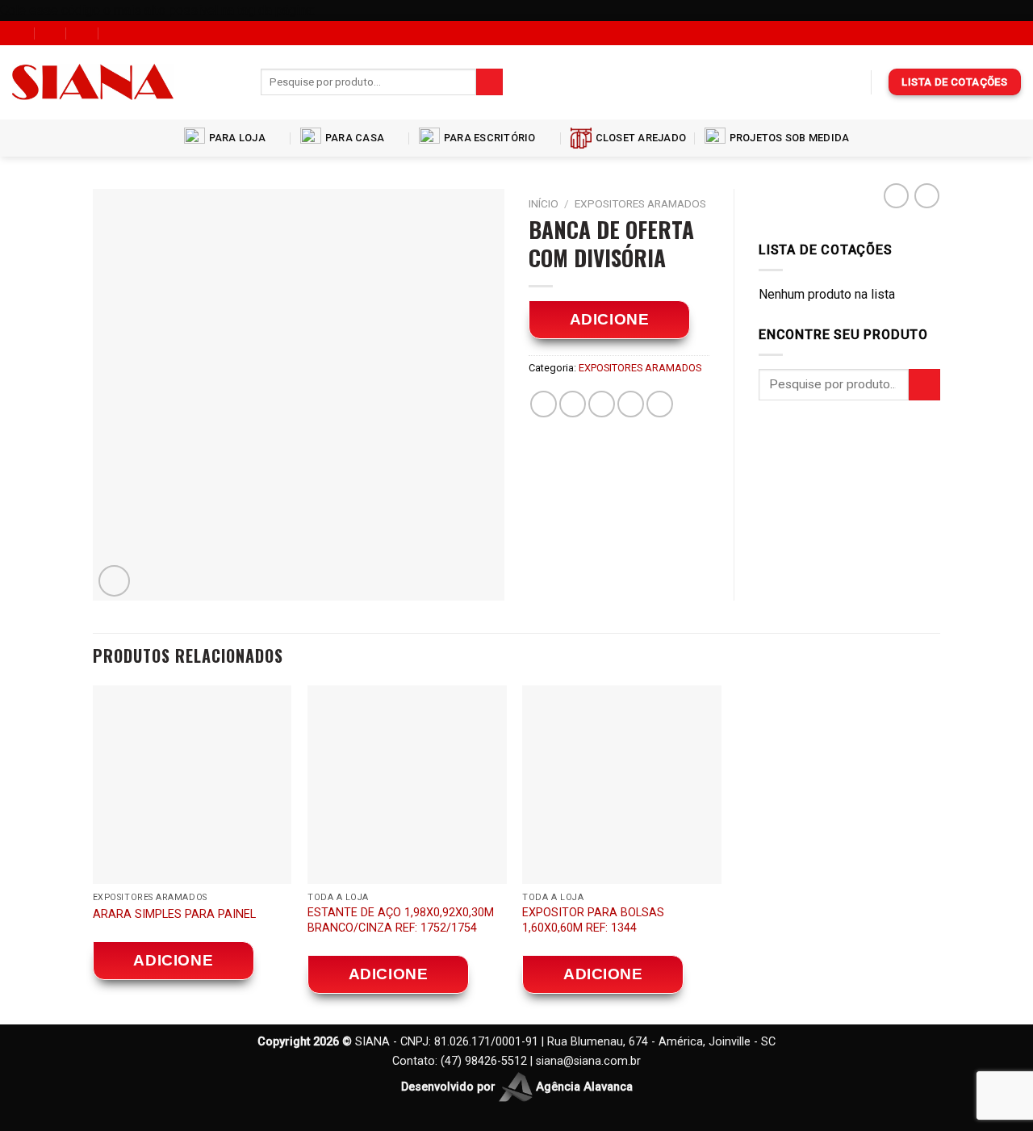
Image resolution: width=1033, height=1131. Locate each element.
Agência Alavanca (583, 1086)
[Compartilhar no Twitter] (572, 404)
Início (543, 203)
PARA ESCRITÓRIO (490, 138)
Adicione (610, 319)
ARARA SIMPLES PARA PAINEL (174, 914)
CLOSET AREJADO (641, 138)
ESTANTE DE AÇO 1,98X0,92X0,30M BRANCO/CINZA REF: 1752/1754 (400, 920)
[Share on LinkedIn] (659, 404)
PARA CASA (354, 138)
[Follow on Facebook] (208, 82)
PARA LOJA (237, 138)
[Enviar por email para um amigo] (601, 404)
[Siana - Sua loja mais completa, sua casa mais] (93, 82)
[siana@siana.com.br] (51, 32)
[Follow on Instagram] (229, 82)
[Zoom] (114, 581)
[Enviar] (489, 82)
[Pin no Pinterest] (630, 404)
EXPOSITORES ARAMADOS (640, 203)
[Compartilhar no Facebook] (543, 404)
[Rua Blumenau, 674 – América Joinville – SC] (19, 32)
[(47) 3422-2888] (115, 32)
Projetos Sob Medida (790, 138)
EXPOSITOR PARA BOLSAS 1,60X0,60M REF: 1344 (593, 920)
